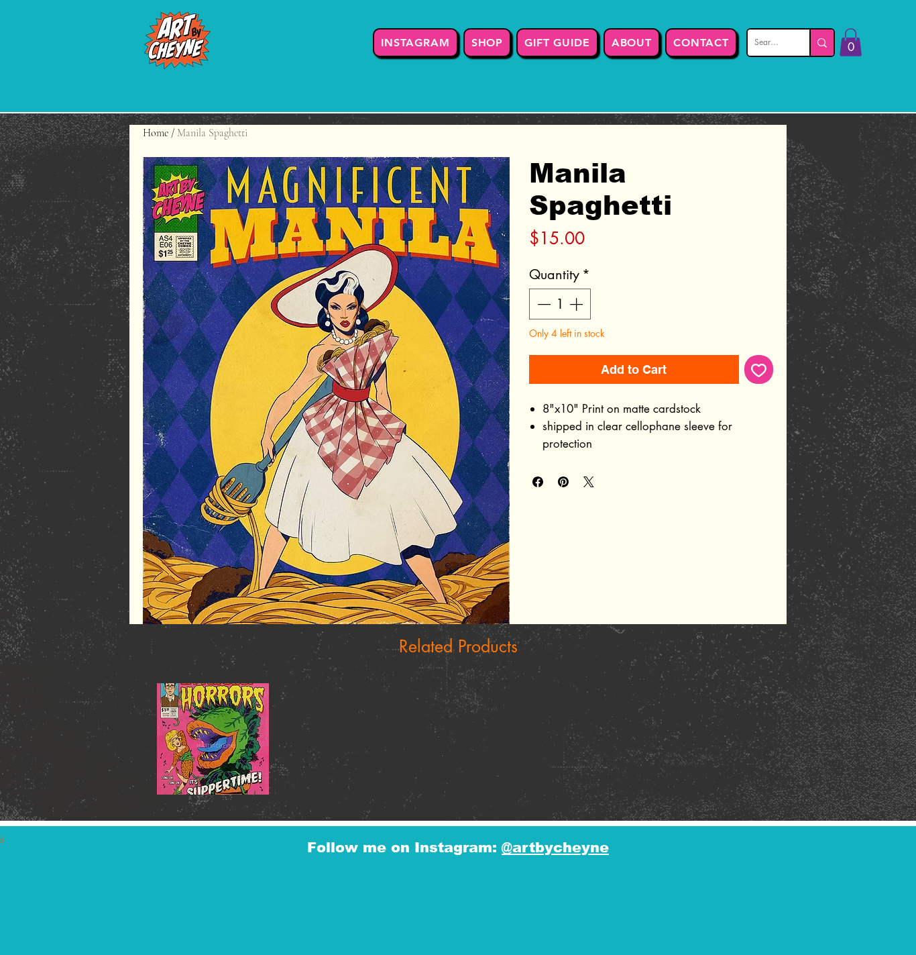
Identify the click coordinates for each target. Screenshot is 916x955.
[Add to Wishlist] (758, 369)
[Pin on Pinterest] (563, 482)
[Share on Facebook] (538, 482)
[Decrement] (542, 304)
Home (155, 133)
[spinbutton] (560, 304)
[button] (850, 42)
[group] (458, 745)
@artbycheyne (555, 847)
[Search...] (821, 43)
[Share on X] (589, 482)
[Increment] (577, 304)
